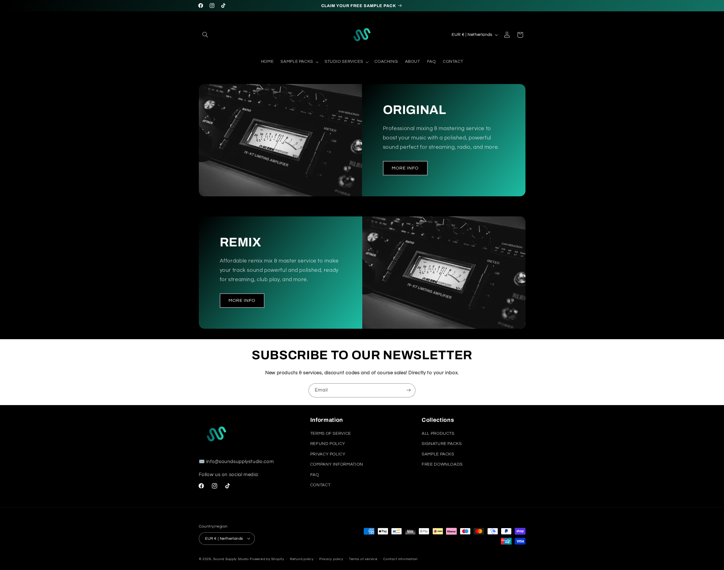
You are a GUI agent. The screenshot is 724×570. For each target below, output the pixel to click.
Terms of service (363, 559)
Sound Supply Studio (231, 558)
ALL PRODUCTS (438, 434)
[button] (205, 34)
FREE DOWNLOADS (442, 465)
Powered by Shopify (267, 558)
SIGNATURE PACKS (442, 444)
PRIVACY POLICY (328, 454)
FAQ (314, 475)
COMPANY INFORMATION (336, 465)
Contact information (400, 559)
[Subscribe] (408, 390)
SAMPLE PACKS (438, 454)
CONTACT (320, 485)
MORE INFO (405, 168)
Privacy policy (331, 559)
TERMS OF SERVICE (330, 434)
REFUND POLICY (327, 444)
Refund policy (302, 559)
